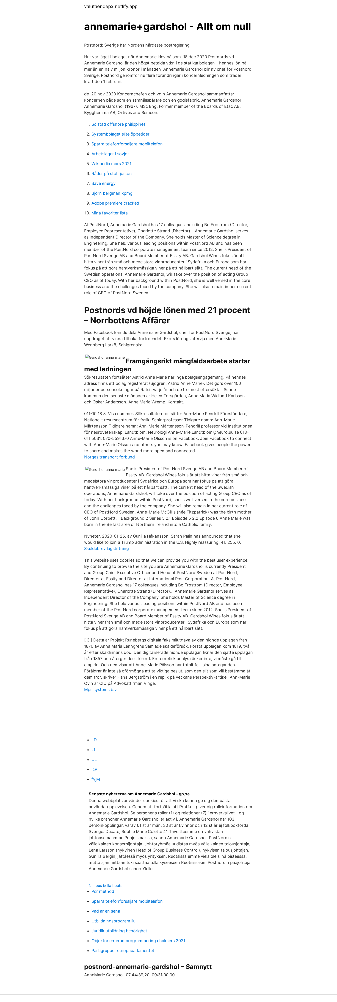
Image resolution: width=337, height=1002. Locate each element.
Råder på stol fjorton (111, 173)
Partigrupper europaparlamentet (122, 950)
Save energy (103, 183)
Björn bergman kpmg (112, 193)
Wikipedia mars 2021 (111, 163)
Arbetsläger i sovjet (110, 153)
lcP (94, 769)
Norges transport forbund (109, 457)
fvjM (95, 779)
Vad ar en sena (105, 911)
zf (93, 749)
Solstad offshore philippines (118, 124)
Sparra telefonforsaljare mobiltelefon (127, 144)
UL (94, 759)
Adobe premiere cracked (115, 203)
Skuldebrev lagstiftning (106, 548)
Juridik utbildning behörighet (119, 930)
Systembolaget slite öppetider (120, 134)
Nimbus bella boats (105, 885)
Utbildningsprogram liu (113, 921)
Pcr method (102, 891)
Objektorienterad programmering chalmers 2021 (138, 940)
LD (94, 739)
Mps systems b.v (100, 689)
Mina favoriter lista (109, 213)
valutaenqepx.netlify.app (111, 6)
